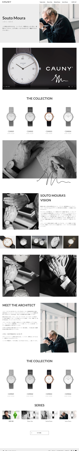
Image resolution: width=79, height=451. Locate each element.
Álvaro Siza (49, 2)
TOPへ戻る (39, 432)
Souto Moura (65, 2)
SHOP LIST (74, 2)
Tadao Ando (42, 2)
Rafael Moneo (57, 2)
